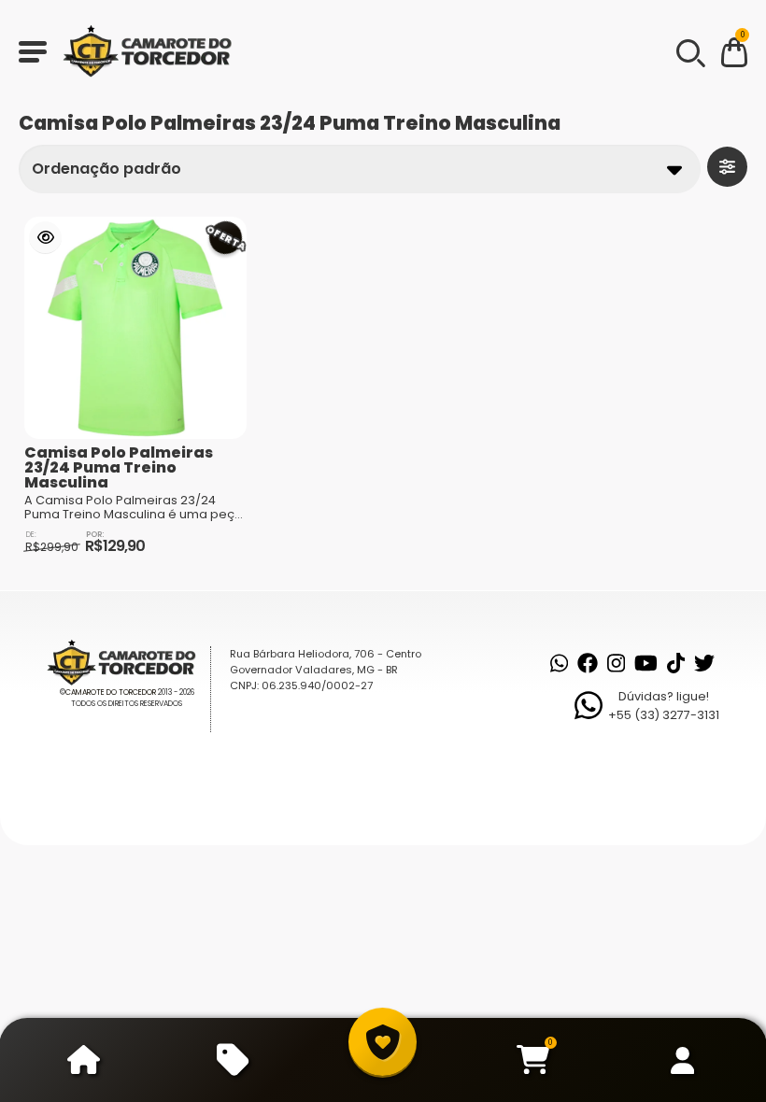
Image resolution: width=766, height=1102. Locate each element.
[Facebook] (587, 663)
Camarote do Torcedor (110, 692)
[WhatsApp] (559, 663)
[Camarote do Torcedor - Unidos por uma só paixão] (153, 51)
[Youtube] (646, 663)
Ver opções (45, 237)
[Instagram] (616, 663)
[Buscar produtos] (689, 51)
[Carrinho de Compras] (734, 55)
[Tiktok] (676, 663)
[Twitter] (704, 663)
